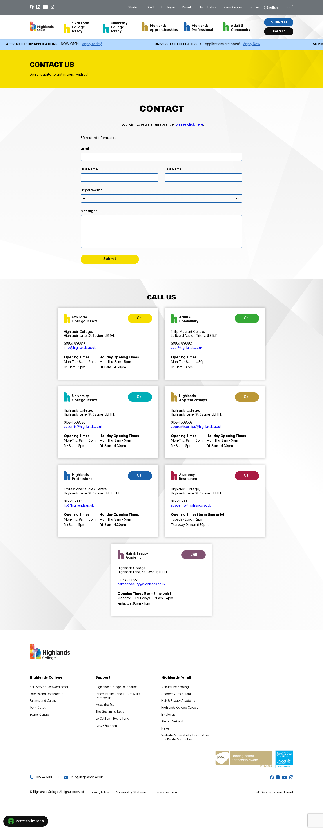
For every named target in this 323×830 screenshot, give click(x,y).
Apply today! (79, 44)
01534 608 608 (47, 777)
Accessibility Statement (132, 792)
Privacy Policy (100, 792)
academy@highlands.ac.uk (191, 505)
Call (140, 318)
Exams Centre (232, 7)
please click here (189, 124)
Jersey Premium (106, 726)
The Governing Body (110, 712)
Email (85, 148)
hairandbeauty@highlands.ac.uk (141, 584)
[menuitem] (79, 27)
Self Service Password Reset (49, 687)
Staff (150, 7)
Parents (187, 7)
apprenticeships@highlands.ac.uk (196, 427)
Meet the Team (107, 705)
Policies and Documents (46, 694)
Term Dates (208, 7)
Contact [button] (279, 31)
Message (88, 211)
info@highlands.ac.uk (80, 348)
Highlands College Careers (180, 708)
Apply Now (238, 44)
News (165, 728)
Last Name (173, 169)
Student (134, 7)
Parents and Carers (43, 701)
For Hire (254, 7)
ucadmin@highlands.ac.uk (83, 427)
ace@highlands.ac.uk (186, 348)
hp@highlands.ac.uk (79, 505)
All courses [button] (279, 22)
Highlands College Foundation (117, 687)
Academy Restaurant (176, 694)
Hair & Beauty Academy (178, 701)
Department (90, 190)
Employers (168, 7)
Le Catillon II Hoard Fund (112, 719)
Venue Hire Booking (175, 687)
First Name (89, 169)
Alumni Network (173, 721)
